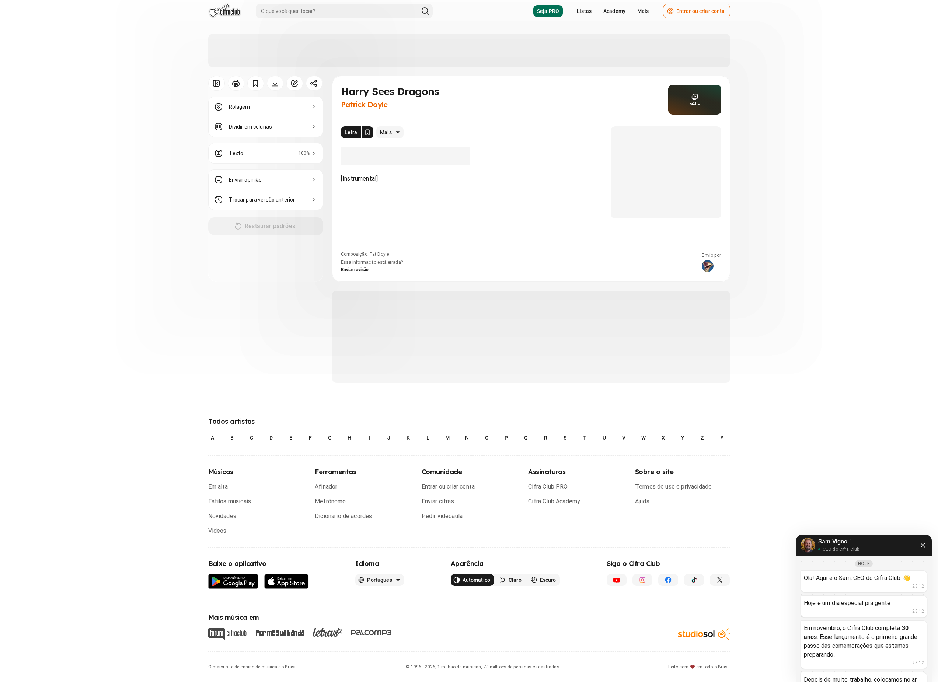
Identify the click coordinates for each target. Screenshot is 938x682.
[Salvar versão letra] (367, 132)
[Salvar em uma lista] (255, 83)
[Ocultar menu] (216, 83)
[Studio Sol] (704, 634)
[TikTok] (694, 580)
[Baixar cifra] (275, 83)
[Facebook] (668, 580)
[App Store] (286, 581)
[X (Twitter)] (720, 580)
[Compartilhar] (314, 83)
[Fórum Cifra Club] (227, 634)
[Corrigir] (294, 83)
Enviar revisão (355, 269)
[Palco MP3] (371, 632)
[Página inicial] (224, 11)
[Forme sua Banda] (279, 632)
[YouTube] (617, 580)
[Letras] (327, 632)
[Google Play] (233, 581)
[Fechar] (923, 545)
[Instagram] (642, 580)
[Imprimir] (236, 83)
